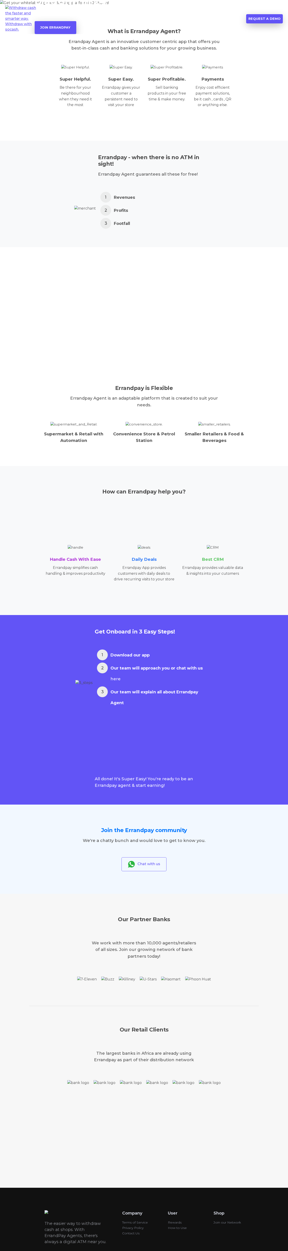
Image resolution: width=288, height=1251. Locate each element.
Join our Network (227, 1222)
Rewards (175, 1222)
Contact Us (131, 1233)
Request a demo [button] (264, 19)
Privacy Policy (133, 1228)
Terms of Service (135, 1222)
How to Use (177, 1228)
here (115, 678)
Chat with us (147, 864)
